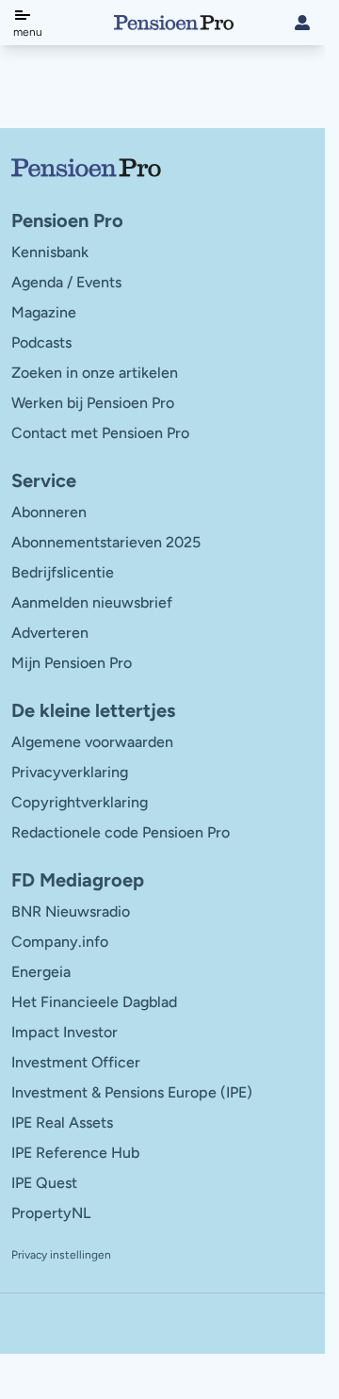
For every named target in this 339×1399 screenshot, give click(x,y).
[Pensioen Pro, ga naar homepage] (174, 22)
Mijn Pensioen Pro (71, 663)
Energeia (41, 972)
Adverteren (50, 633)
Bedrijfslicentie (62, 572)
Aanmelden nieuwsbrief (91, 602)
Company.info (59, 942)
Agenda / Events (66, 282)
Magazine (43, 312)
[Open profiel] (302, 22)
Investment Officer (75, 1062)
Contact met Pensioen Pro (100, 433)
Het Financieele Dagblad (94, 1002)
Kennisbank (50, 252)
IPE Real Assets (62, 1122)
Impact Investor (64, 1032)
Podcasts (41, 342)
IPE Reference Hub (75, 1153)
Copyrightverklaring (79, 802)
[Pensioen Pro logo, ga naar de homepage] (162, 167)
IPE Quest (44, 1183)
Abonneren (49, 512)
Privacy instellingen (61, 1254)
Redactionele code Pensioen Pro (120, 832)
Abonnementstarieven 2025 (106, 542)
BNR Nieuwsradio (70, 911)
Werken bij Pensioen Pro (92, 403)
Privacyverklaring (69, 772)
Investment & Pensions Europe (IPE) (131, 1092)
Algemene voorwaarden (92, 742)
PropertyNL (50, 1213)
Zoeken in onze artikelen (94, 373)
